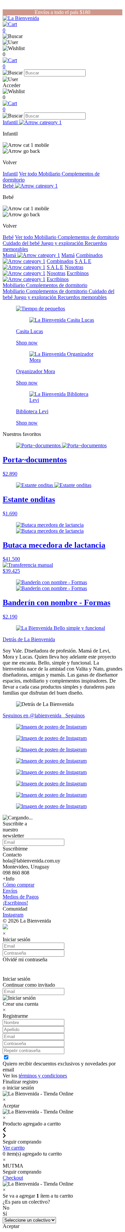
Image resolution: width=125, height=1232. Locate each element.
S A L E (55, 267)
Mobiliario (50, 174)
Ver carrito (14, 1148)
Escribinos (58, 279)
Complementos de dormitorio (88, 237)
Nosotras (74, 267)
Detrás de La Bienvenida (29, 639)
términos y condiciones (43, 1075)
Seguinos (75, 715)
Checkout (13, 1178)
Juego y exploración (63, 243)
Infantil (11, 122)
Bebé (9, 186)
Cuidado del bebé (22, 243)
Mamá (10, 255)
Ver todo (28, 174)
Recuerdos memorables (82, 297)
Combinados (60, 261)
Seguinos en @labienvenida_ (34, 715)
